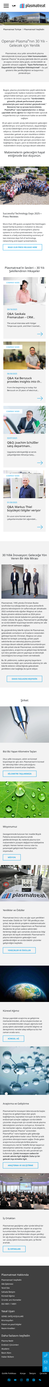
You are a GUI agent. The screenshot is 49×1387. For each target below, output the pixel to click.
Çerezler (43, 1373)
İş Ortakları (14, 1249)
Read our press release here (22, 247)
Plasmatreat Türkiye (12, 29)
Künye (23, 1373)
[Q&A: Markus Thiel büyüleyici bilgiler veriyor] (24, 484)
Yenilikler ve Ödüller (19, 950)
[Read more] (40, 334)
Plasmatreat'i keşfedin (34, 29)
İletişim (32, 1373)
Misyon (12, 857)
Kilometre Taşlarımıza (20, 773)
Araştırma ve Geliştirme (20, 1165)
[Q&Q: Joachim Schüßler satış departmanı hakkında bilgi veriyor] (24, 420)
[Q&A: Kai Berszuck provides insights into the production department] (24, 355)
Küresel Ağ (13, 1038)
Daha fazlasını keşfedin (24, 679)
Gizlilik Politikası (9, 1373)
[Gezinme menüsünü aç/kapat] (6, 5)
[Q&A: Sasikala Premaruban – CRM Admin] (24, 291)
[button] (14, 6)
